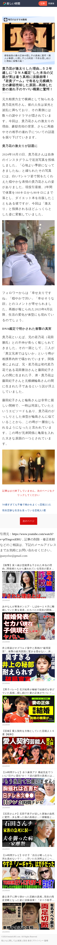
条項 (30, 941)
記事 (43, 3)
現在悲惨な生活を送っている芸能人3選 (24, 510)
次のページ (28, 521)
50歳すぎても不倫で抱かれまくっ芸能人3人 (26, 504)
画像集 (51, 3)
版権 (46, 941)
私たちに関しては (9, 941)
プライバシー (38, 941)
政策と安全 (22, 941)
